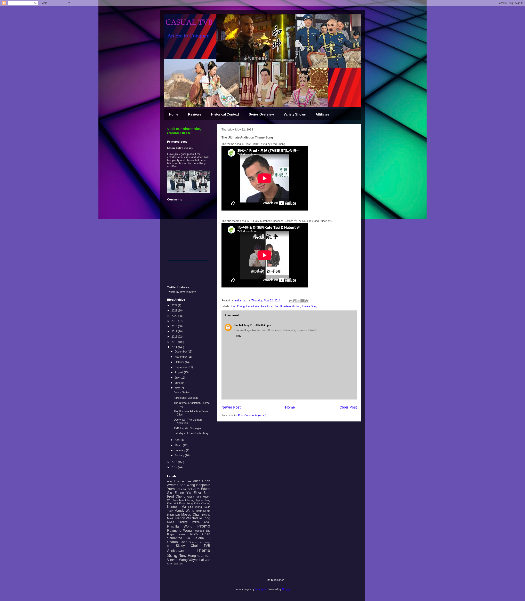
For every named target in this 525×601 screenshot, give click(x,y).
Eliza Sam (202, 493)
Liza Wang (195, 506)
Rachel (238, 325)
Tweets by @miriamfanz (181, 291)
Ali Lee (186, 481)
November (181, 356)
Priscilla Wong (179, 526)
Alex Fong (173, 481)
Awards (172, 485)
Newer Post (231, 407)
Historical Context (225, 114)
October (180, 362)
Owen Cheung (177, 521)
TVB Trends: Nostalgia (187, 428)
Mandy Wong (184, 510)
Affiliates (322, 114)
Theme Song (309, 306)
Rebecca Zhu (201, 530)
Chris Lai (181, 489)
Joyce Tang (203, 500)
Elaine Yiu (183, 493)
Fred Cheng (238, 306)
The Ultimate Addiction (286, 306)
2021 (174, 310)
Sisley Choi (187, 545)
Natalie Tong (201, 518)
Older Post (348, 407)
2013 (174, 462)
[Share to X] (299, 301)
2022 (174, 305)
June (178, 382)
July (177, 377)
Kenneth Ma (176, 506)
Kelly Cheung (202, 503)
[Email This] (291, 301)
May (178, 387)
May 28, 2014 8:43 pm (257, 325)
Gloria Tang (194, 496)
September (181, 367)
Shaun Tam (196, 542)
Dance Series (182, 392)
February (180, 450)
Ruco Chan (200, 534)
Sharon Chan (177, 542)
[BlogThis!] (295, 301)
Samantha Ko (178, 538)
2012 (174, 467)
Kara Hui (172, 503)
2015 (174, 341)
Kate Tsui (266, 306)
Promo (203, 526)
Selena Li (201, 538)
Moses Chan (191, 514)
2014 (174, 347)
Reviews (194, 114)
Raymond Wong (179, 530)
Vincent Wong (177, 560)
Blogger (286, 589)
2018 (174, 326)
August (179, 372)
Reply (237, 335)
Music (170, 518)
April (178, 439)
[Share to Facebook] (302, 301)
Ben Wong (187, 485)
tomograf (260, 589)
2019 (174, 321)
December (181, 351)
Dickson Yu (193, 489)
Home (173, 114)
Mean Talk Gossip (180, 148)
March (179, 445)
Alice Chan (201, 481)
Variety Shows (295, 114)
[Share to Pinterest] (306, 301)
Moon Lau (173, 514)
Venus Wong (203, 556)
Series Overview (261, 114)
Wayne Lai (196, 560)
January (180, 455)
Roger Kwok (176, 534)
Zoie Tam (178, 564)
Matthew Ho (203, 510)
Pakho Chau (201, 521)
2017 (174, 331)
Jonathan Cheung (183, 500)
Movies (206, 514)
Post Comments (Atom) (252, 415)
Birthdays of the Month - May (191, 433)
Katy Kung (186, 503)
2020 (174, 315)
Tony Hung (187, 555)
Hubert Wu (252, 306)
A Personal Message (186, 397)
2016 (174, 336)
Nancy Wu (183, 518)
